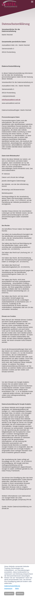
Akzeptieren (9, 593)
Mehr (17, 588)
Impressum (8, 588)
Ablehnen (20, 593)
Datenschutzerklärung (12, 586)
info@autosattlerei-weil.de (11, 100)
